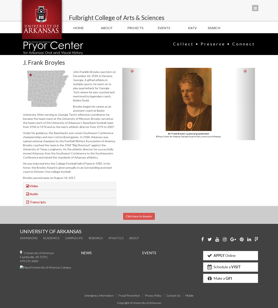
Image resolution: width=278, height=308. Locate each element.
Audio (33, 194)
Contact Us (173, 295)
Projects (135, 28)
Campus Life (74, 238)
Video (33, 186)
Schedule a (227, 267)
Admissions (28, 238)
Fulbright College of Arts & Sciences (116, 17)
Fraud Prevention (129, 295)
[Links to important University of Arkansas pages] (255, 8)
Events (164, 28)
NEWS (86, 253)
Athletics (115, 238)
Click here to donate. (139, 216)
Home (78, 28)
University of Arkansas (42, 19)
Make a (222, 278)
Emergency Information (99, 295)
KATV (192, 28)
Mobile (189, 295)
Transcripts (37, 202)
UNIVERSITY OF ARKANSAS (50, 231)
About (107, 28)
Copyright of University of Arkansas (139, 303)
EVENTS (149, 253)
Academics (51, 238)
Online (224, 255)
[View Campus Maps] (45, 267)
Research (96, 238)
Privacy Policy (153, 295)
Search (214, 28)
